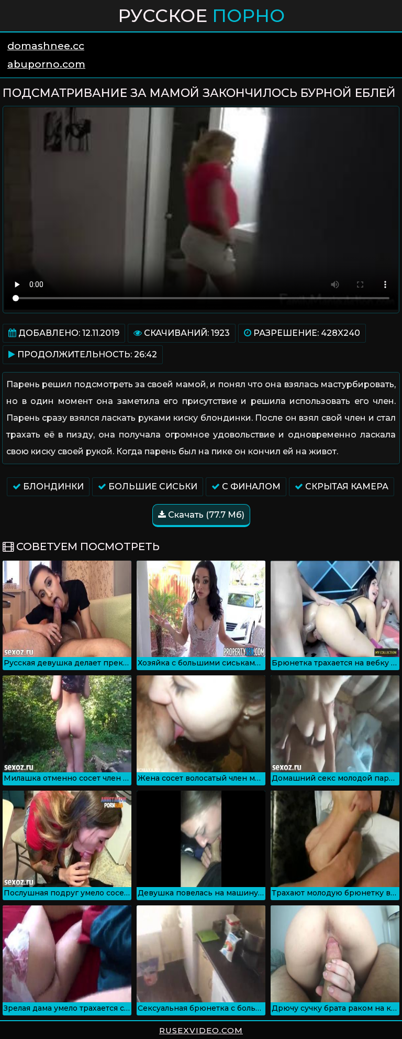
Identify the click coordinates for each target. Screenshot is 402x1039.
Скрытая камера (345, 486)
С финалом (250, 486)
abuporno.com (46, 64)
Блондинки (52, 486)
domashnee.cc (45, 46)
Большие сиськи (151, 486)
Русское (201, 15)
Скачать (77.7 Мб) (205, 515)
